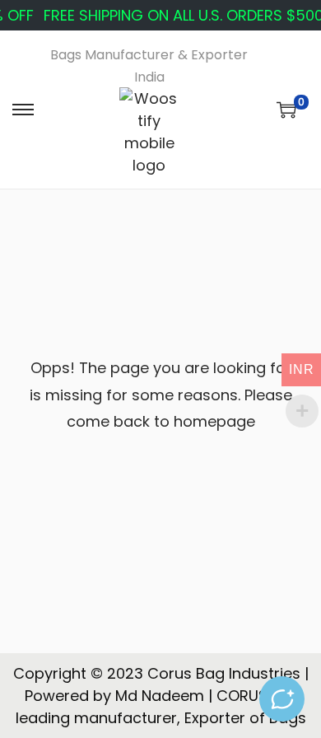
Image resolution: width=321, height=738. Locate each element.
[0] (286, 109)
